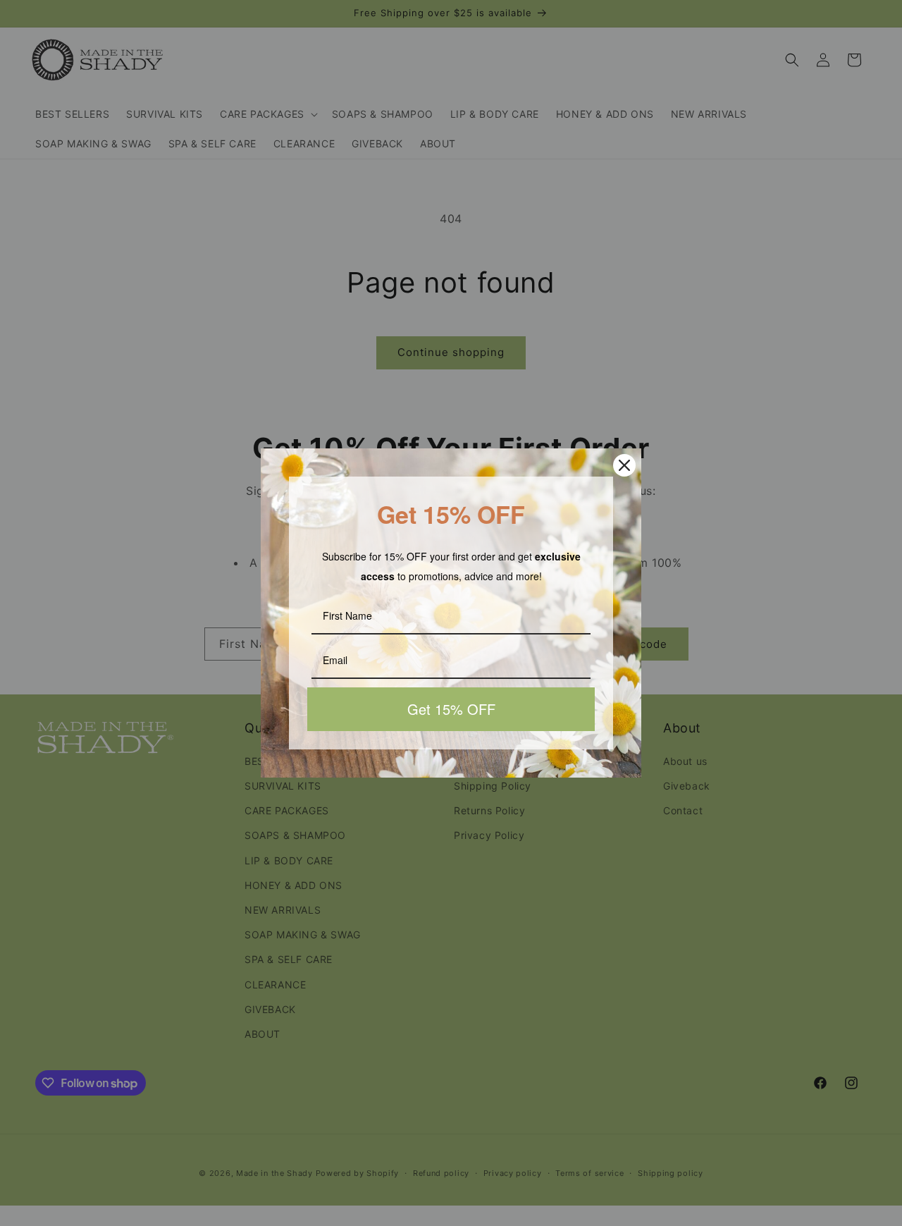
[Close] (624, 465)
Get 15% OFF (451, 709)
